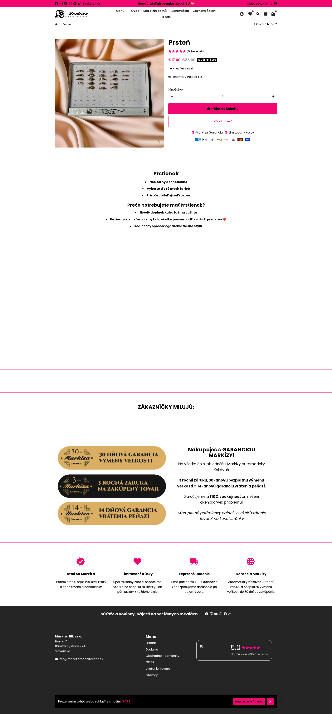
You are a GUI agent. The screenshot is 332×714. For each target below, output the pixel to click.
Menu (122, 11)
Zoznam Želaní (204, 11)
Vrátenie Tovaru (158, 668)
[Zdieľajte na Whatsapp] (272, 24)
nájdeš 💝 (166, 3)
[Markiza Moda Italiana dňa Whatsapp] (70, 3)
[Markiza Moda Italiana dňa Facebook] (56, 3)
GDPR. (126, 701)
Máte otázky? (257, 3)
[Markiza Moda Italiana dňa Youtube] (65, 3)
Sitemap (152, 675)
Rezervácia (180, 11)
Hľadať (151, 643)
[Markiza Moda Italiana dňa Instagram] (61, 3)
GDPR (150, 662)
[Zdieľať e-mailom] (276, 24)
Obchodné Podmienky (162, 656)
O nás (166, 17)
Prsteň (67, 24)
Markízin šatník (155, 11)
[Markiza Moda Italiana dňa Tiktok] (79, 3)
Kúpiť (222, 121)
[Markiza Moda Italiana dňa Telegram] (74, 3)
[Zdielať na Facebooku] (268, 24)
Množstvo (175, 89)
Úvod (135, 11)
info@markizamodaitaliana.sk (79, 659)
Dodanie (152, 649)
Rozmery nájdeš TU (185, 77)
